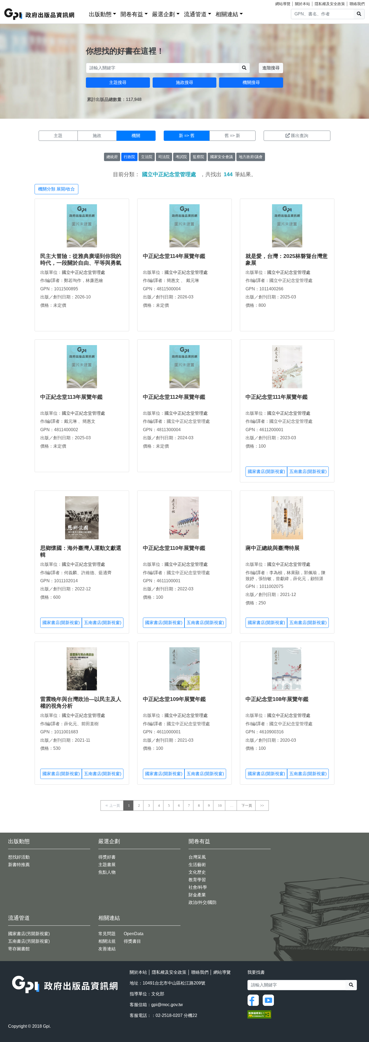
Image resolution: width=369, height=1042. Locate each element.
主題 (58, 135)
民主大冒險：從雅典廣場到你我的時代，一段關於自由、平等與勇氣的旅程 (80, 263)
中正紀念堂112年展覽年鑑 (174, 397)
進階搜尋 (271, 68)
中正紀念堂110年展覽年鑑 (174, 548)
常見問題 (107, 933)
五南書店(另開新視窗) (29, 941)
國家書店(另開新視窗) (29, 933)
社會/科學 (198, 887)
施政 (97, 135)
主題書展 (107, 864)
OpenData (133, 933)
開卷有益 (131, 14)
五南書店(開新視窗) (308, 471)
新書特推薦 (19, 864)
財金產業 (197, 895)
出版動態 (100, 14)
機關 (136, 135)
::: (83, 13)
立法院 (146, 157)
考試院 (181, 157)
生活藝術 (197, 864)
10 (220, 805)
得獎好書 (107, 857)
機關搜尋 (251, 82)
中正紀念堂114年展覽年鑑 (174, 256)
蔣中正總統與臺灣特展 (273, 548)
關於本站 (302, 4)
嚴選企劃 (163, 14)
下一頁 (246, 805)
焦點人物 (107, 872)
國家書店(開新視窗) (266, 471)
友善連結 (107, 948)
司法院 (164, 157)
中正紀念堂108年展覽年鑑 (277, 699)
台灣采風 (197, 857)
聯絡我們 (357, 4)
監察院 (198, 157)
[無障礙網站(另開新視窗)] (259, 1014)
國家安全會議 (221, 157)
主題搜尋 (117, 82)
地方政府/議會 (251, 157)
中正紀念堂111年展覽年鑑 (277, 397)
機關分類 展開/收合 (56, 189)
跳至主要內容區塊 (15, 3)
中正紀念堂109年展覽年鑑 (174, 699)
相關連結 (227, 14)
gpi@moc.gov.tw (167, 1004)
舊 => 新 (232, 135)
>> (262, 805)
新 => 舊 (186, 135)
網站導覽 (282, 4)
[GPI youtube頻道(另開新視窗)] (270, 999)
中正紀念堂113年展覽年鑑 (71, 397)
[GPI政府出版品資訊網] (39, 14)
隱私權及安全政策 (330, 4)
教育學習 (197, 879)
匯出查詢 (299, 135)
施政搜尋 (184, 82)
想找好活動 (19, 857)
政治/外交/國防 (203, 902)
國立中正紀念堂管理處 (83, 272)
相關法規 (107, 941)
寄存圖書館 (19, 948)
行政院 (129, 157)
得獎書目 (132, 941)
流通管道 (195, 14)
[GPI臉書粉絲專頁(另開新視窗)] (254, 999)
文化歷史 (197, 872)
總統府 (112, 157)
